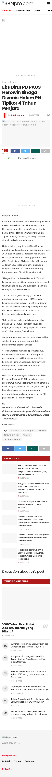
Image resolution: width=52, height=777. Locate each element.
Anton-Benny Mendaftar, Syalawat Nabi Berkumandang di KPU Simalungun (30, 700)
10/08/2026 (24, 511)
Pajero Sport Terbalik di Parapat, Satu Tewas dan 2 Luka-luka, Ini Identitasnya (30, 688)
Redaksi (6, 761)
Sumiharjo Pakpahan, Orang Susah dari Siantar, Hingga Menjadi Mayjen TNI (29, 645)
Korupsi (26, 435)
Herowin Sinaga (12, 435)
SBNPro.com (17, 115)
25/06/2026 (24, 529)
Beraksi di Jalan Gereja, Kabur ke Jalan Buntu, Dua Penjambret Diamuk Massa (29, 713)
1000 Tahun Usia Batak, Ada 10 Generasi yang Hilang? (18, 627)
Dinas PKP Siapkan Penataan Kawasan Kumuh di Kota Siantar (32, 504)
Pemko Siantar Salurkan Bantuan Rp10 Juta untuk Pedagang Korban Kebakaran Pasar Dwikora (33, 521)
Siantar (13, 82)
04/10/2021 (34, 115)
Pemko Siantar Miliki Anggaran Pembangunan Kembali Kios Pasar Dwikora (33, 537)
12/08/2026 (24, 496)
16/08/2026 (24, 478)
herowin (42, 430)
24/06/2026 (24, 544)
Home (4, 82)
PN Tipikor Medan (12, 439)
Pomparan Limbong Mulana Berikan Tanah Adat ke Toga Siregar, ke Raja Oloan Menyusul (28, 659)
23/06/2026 (24, 562)
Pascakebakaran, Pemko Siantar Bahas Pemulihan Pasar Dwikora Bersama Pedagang (31, 554)
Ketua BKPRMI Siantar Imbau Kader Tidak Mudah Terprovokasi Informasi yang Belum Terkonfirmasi (32, 470)
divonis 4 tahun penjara (22, 430)
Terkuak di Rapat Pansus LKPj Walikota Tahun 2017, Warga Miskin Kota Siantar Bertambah (29, 674)
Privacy (17, 761)
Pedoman (30, 761)
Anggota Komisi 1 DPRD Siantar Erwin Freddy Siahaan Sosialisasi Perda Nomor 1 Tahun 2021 (33, 488)
